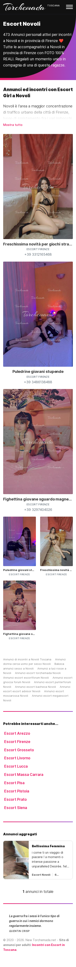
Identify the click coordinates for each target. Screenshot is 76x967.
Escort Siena (15, 807)
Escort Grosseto (19, 750)
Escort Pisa (14, 783)
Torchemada (24, 7)
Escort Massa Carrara (23, 774)
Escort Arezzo (17, 733)
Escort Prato (15, 799)
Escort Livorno (17, 758)
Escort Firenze (17, 741)
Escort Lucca (16, 766)
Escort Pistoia (16, 791)
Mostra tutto (12, 125)
